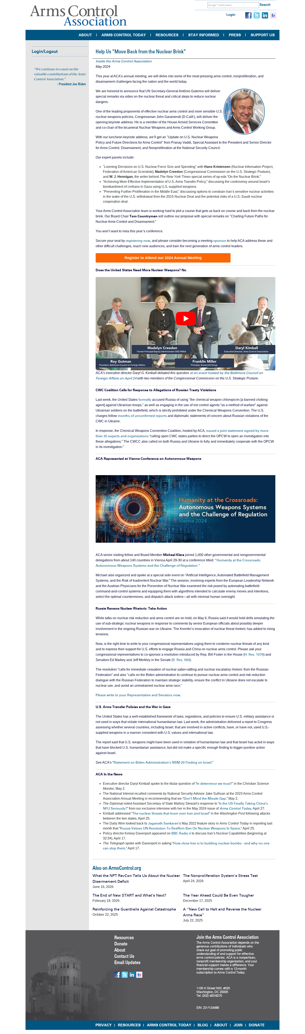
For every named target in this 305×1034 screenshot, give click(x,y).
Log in (230, 15)
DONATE (257, 1025)
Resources (167, 35)
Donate (120, 944)
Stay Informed (203, 35)
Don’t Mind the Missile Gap (205, 798)
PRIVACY (103, 1025)
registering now (138, 241)
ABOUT (220, 1025)
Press (235, 35)
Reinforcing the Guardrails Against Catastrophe (134, 909)
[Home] (78, 15)
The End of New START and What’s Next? (129, 895)
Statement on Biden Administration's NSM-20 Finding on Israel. (162, 762)
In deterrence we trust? (214, 784)
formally (144, 400)
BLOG (203, 1025)
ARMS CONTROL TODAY (169, 1025)
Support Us (263, 35)
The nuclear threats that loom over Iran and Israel (170, 813)
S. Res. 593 (181, 660)
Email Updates (127, 962)
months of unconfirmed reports (143, 416)
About (85, 35)
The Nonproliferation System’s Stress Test (220, 875)
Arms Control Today (123, 35)
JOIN (238, 1025)
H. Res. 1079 (254, 654)
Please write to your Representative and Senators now (138, 695)
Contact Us (124, 956)
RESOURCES (129, 1025)
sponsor (219, 241)
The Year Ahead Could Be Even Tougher (218, 895)
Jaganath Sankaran (163, 823)
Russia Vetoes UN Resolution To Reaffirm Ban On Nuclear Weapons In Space (180, 828)
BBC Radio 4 (181, 833)
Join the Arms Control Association (227, 937)
